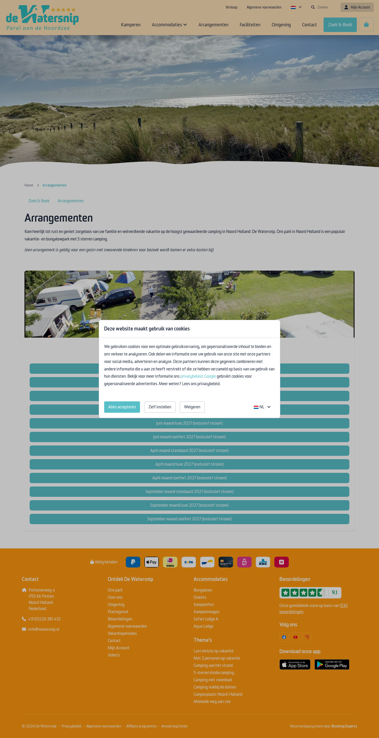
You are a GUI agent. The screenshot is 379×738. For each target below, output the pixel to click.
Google (210, 376)
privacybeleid (191, 376)
